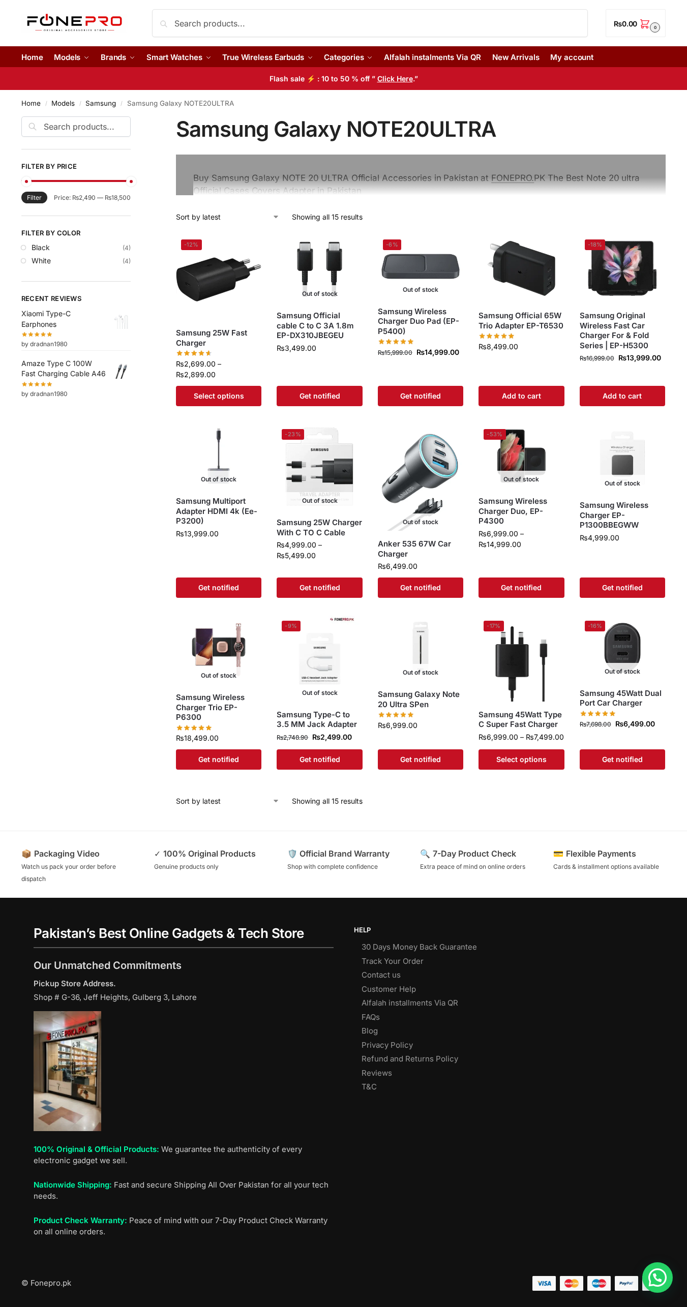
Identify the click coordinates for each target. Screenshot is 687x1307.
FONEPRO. (512, 178)
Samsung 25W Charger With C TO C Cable (319, 527)
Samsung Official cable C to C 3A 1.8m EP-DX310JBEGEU (315, 325)
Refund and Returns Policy (410, 1058)
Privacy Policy (387, 1045)
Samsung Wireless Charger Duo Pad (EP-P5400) (418, 321)
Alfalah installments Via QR (410, 1003)
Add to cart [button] (521, 395)
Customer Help (389, 989)
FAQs (371, 1017)
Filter (34, 197)
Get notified (320, 395)
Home (31, 103)
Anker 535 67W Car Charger (414, 549)
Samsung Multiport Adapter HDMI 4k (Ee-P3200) (216, 511)
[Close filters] (134, 122)
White (41, 260)
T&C (369, 1086)
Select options (219, 395)
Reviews (377, 1073)
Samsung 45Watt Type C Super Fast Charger (520, 720)
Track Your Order (393, 961)
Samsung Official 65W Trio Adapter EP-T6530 (521, 320)
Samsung (100, 103)
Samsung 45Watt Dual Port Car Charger (621, 698)
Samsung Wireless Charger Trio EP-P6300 (210, 707)
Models (63, 103)
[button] (636, 23)
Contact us (381, 975)
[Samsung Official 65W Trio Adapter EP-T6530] (521, 268)
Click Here (395, 78)
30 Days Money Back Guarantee (419, 947)
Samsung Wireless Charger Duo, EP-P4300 (513, 511)
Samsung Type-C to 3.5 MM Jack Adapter (317, 720)
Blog (370, 1031)
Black (41, 247)
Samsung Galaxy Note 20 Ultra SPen (419, 699)
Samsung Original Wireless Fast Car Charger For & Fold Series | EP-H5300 (614, 330)
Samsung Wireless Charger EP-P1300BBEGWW (614, 515)
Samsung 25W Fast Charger (211, 338)
